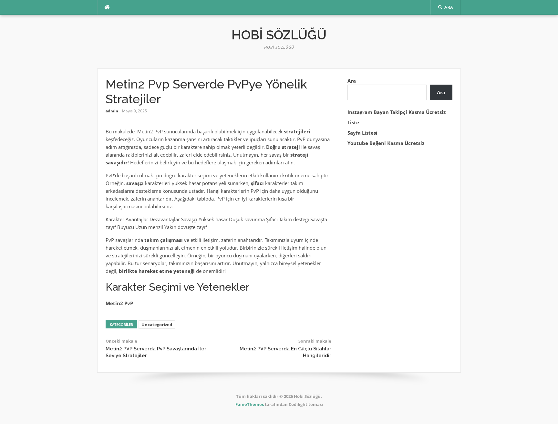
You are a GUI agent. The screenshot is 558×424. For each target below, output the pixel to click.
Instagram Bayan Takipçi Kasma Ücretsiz (396, 112)
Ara (351, 81)
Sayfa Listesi (362, 132)
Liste (353, 122)
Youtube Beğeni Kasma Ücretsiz (385, 143)
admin (112, 111)
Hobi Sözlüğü (279, 34)
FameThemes (249, 404)
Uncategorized (156, 324)
